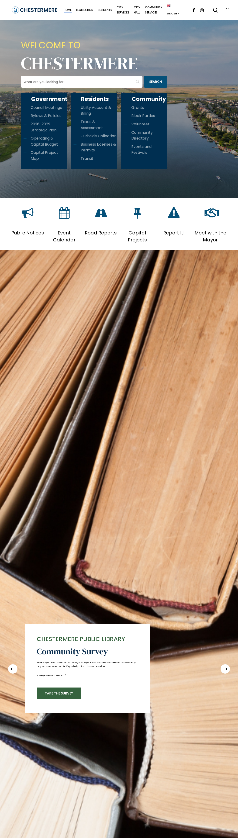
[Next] (225, 669)
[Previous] (12, 669)
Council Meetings (46, 107)
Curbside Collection (98, 136)
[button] (42, 695)
